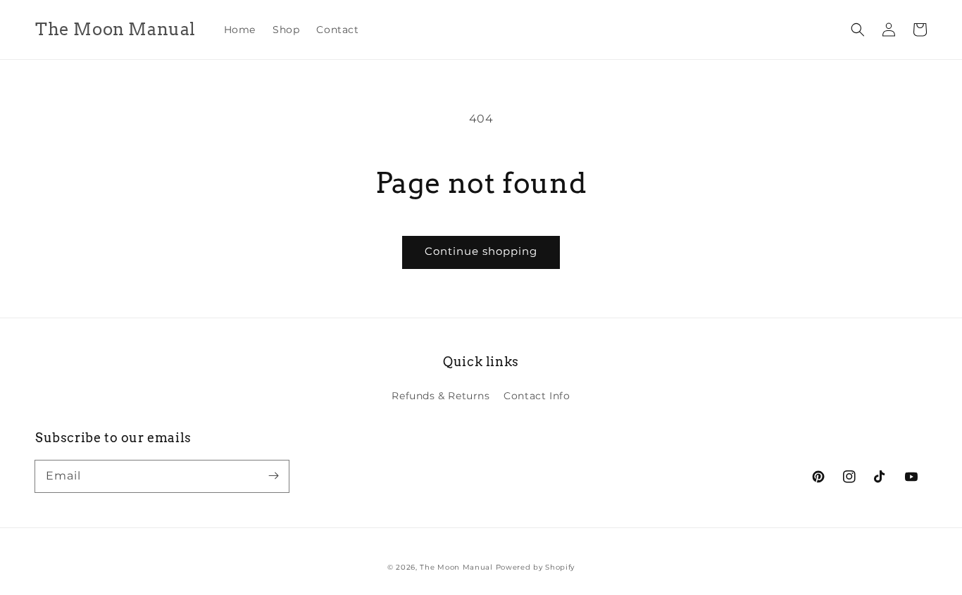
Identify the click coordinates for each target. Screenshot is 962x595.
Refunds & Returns (440, 395)
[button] (857, 29)
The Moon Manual (456, 567)
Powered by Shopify (535, 567)
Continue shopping (481, 251)
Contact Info (537, 395)
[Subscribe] (273, 476)
